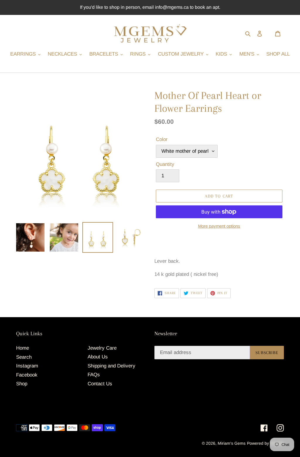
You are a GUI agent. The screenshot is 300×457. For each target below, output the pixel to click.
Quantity (165, 164)
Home (22, 348)
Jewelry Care (102, 348)
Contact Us (100, 383)
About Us (98, 357)
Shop (21, 383)
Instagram (27, 366)
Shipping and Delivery (111, 366)
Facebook (27, 375)
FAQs (94, 374)
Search (24, 357)
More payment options (219, 226)
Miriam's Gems (232, 443)
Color (162, 139)
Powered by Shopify (265, 443)
